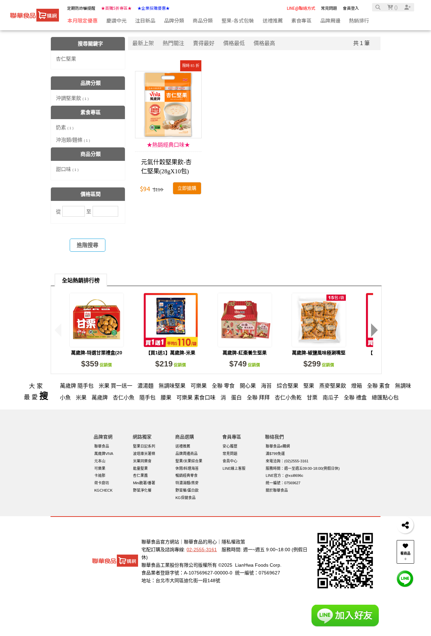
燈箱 (356, 386)
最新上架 (143, 43)
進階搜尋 (87, 245)
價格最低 (234, 43)
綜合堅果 (287, 386)
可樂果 (199, 386)
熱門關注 (173, 43)
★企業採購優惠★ (153, 8)
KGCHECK (103, 490)
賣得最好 (203, 43)
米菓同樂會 (142, 461)
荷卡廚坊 (101, 483)
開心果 (248, 386)
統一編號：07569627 (283, 483)
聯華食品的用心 (200, 541)
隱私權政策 (233, 541)
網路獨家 (142, 436)
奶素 (64, 127)
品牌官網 (103, 436)
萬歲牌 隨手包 (77, 386)
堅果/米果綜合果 (188, 461)
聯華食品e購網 (278, 446)
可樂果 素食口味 (196, 397)
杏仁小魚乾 (288, 397)
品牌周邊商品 (186, 454)
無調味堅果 (172, 386)
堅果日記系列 (144, 446)
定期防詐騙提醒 (81, 8)
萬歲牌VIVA (103, 454)
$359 (96, 363)
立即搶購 (186, 188)
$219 (170, 363)
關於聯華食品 (277, 490)
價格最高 (264, 43)
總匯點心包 (385, 397)
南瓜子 (331, 397)
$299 (318, 363)
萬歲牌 (100, 397)
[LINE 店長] (405, 578)
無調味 (403, 386)
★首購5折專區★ (116, 8)
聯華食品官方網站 (160, 541)
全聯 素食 (378, 386)
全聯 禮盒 (355, 397)
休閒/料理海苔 (187, 468)
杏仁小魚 (123, 397)
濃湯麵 (145, 386)
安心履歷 (230, 446)
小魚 (65, 397)
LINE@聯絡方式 (301, 8)
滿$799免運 (275, 454)
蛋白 (236, 397)
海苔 (266, 386)
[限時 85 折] (168, 104)
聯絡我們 (274, 436)
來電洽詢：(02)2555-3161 (287, 461)
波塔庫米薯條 (144, 454)
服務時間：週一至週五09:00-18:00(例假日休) (303, 468)
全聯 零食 (223, 386)
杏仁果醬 (140, 475)
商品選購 (184, 436)
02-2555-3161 (202, 549)
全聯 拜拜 (258, 397)
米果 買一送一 (115, 386)
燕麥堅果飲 (332, 386)
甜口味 (67, 169)
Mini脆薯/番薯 (144, 483)
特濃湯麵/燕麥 (187, 483)
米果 (81, 397)
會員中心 (230, 461)
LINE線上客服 (234, 468)
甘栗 (312, 397)
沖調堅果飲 (72, 98)
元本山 (99, 461)
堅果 (308, 386)
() (395, 7)
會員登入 (351, 8)
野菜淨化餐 (142, 490)
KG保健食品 (185, 498)
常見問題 (329, 8)
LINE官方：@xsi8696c (284, 475)
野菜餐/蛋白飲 (187, 490)
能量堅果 (140, 468)
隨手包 (147, 397)
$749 (244, 363)
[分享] (405, 525)
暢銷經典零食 (186, 475)
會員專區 (231, 436)
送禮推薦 (182, 446)
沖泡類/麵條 (73, 140)
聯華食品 (101, 446)
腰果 (166, 397)
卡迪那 (99, 475)
